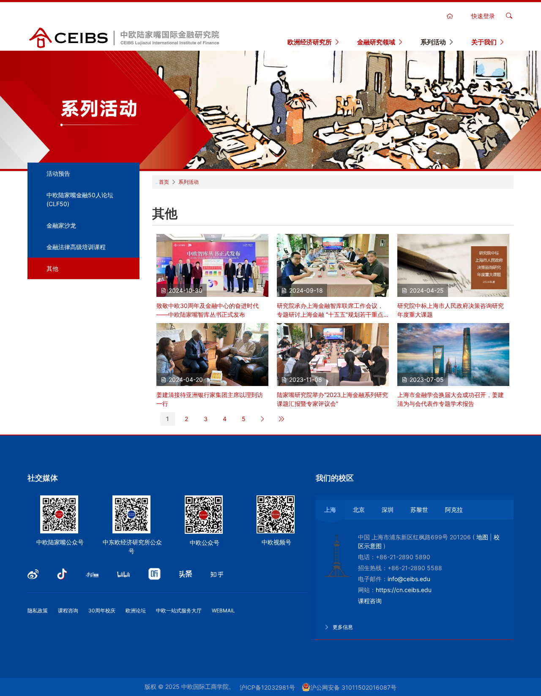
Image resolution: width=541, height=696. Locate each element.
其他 (52, 268)
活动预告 (58, 173)
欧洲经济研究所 (309, 42)
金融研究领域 (376, 42)
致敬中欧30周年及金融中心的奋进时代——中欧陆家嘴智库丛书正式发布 (207, 310)
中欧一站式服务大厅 (179, 610)
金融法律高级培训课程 (76, 246)
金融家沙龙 (61, 225)
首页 (164, 182)
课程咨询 (68, 610)
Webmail (223, 610)
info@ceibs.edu (409, 578)
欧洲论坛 (136, 610)
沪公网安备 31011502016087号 (353, 687)
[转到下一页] (262, 419)
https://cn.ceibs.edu (404, 589)
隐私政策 (37, 610)
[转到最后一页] (281, 419)
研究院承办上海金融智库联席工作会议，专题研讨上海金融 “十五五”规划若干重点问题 (330, 310)
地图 (482, 537)
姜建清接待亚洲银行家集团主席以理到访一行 (209, 399)
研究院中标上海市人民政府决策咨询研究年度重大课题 (450, 310)
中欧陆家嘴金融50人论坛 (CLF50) (79, 199)
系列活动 (433, 42)
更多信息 (342, 627)
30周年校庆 (101, 610)
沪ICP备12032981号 (267, 687)
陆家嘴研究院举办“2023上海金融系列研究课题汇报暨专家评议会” (332, 399)
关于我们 (484, 42)
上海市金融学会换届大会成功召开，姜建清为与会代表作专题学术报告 (450, 399)
